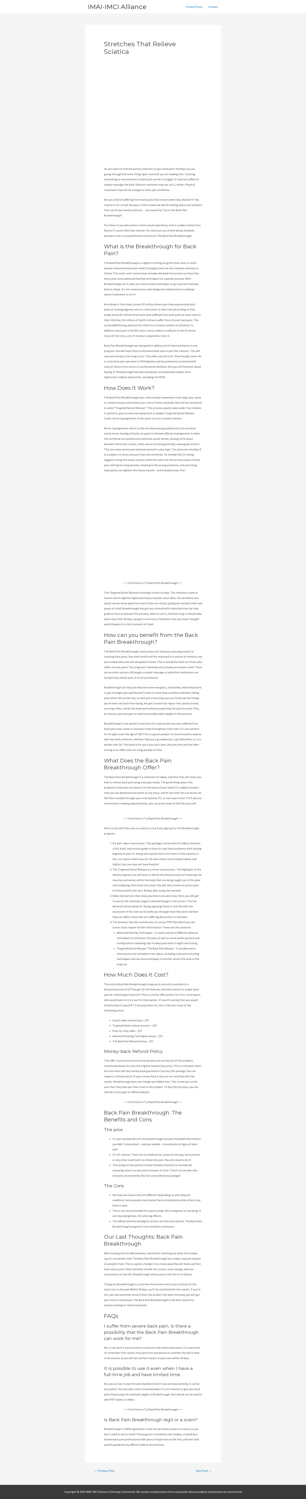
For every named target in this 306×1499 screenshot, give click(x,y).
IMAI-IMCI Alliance (117, 7)
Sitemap (115, 1492)
